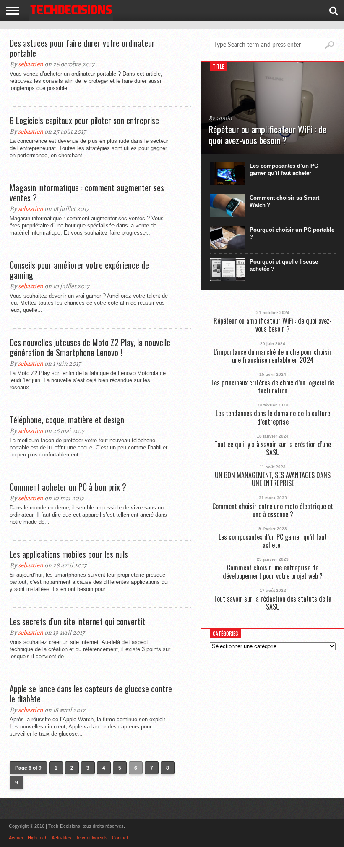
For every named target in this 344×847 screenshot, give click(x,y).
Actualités (61, 837)
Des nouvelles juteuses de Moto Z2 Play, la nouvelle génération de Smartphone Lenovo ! (90, 347)
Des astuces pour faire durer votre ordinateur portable (82, 48)
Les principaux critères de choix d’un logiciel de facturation (272, 387)
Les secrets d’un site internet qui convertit (77, 621)
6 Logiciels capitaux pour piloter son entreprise (84, 120)
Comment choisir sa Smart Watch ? (284, 201)
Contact (120, 837)
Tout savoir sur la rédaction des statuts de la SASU (272, 603)
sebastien (30, 64)
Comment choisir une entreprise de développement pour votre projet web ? (273, 572)
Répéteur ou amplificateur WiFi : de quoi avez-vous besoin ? (273, 325)
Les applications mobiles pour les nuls (69, 554)
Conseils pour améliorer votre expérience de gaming (79, 270)
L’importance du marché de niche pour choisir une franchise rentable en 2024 (273, 356)
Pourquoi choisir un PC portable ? (292, 233)
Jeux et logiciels (92, 837)
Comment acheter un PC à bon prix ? (68, 487)
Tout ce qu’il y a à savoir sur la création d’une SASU (272, 448)
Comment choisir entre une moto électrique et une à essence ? (272, 510)
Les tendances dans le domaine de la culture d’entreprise (273, 417)
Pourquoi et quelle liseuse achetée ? (284, 265)
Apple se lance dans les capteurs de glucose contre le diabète (91, 693)
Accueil (16, 837)
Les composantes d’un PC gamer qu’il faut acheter (284, 169)
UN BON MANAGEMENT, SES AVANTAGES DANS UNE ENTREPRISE (273, 479)
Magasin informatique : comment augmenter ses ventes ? (87, 192)
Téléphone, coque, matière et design (67, 419)
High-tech (37, 837)
